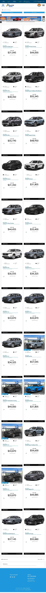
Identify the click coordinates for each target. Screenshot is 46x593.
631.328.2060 (3, 1)
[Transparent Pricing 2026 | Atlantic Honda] (23, 19)
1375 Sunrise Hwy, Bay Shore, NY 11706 (39, 1)
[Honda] (3, 5)
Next (1, 22)
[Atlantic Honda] (10, 5)
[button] (21, 33)
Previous (1, 14)
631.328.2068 (14, 1)
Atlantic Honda (5, 111)
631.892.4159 (26, 1)
